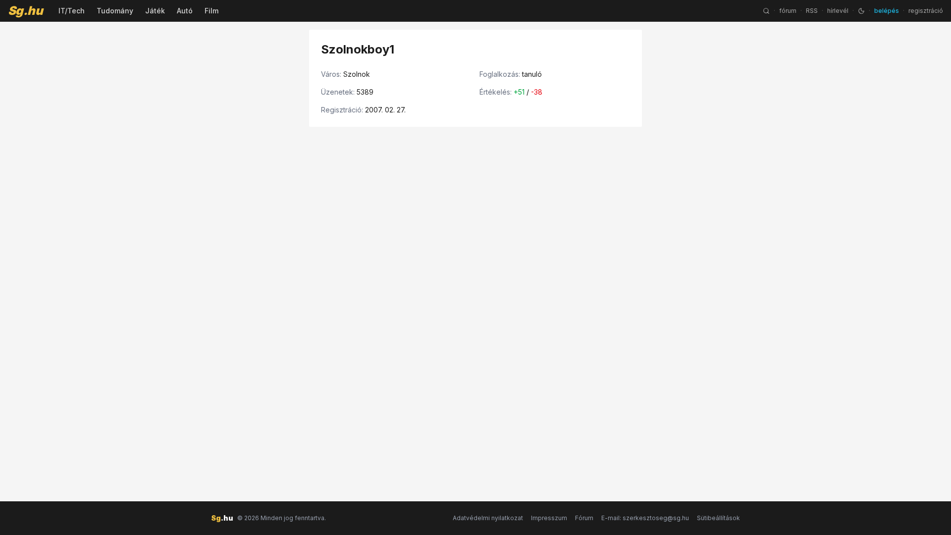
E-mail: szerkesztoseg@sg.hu (645, 518)
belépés (886, 10)
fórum (787, 10)
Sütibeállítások (718, 518)
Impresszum (549, 518)
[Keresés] (766, 10)
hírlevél (837, 10)
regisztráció (925, 10)
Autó (185, 10)
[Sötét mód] (861, 10)
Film (211, 10)
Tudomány (115, 10)
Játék (155, 10)
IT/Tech (71, 10)
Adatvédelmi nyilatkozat (488, 518)
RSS (812, 10)
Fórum (584, 518)
